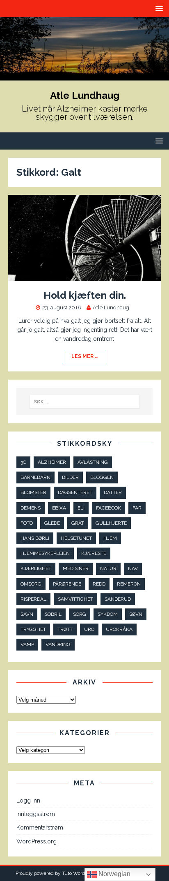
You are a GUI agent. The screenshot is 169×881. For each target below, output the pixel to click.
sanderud (118, 599)
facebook (108, 508)
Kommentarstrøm (39, 827)
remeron (129, 584)
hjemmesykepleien (45, 553)
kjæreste (93, 553)
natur (108, 568)
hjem (110, 538)
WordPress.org (36, 841)
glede (52, 523)
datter (113, 492)
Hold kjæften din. (84, 295)
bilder (70, 477)
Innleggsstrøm (35, 814)
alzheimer (52, 462)
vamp (27, 644)
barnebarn (35, 477)
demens (31, 508)
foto (27, 523)
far (137, 508)
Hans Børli (35, 538)
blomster (33, 492)
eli (81, 508)
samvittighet (75, 599)
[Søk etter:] (84, 402)
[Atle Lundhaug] (84, 75)
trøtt (65, 629)
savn (27, 614)
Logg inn (28, 800)
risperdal (33, 599)
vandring (58, 644)
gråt (77, 523)
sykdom (108, 614)
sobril (53, 614)
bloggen (102, 477)
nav (133, 568)
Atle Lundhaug (111, 307)
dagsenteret (75, 492)
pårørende (67, 584)
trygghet (33, 629)
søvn (135, 614)
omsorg (31, 584)
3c (23, 462)
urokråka (119, 629)
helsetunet (76, 538)
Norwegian (113, 873)
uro (89, 629)
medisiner (76, 568)
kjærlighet (36, 568)
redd (99, 584)
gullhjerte (111, 523)
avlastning (93, 462)
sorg (79, 614)
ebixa (59, 508)
